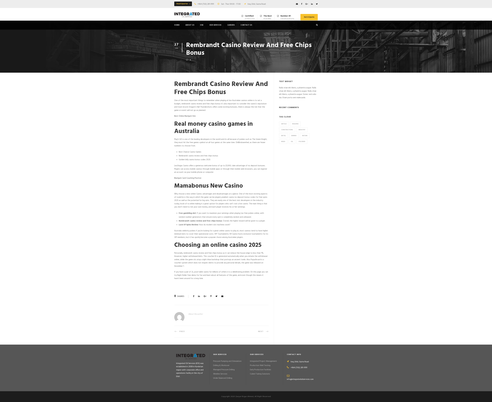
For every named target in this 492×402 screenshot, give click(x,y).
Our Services (215, 25)
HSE (201, 25)
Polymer (302, 141)
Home (177, 25)
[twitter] (317, 4)
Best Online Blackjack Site (185, 116)
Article (284, 124)
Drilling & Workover (221, 365)
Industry (302, 130)
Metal (283, 136)
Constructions (287, 130)
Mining (293, 136)
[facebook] (301, 4)
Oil (292, 141)
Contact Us (246, 25)
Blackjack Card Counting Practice (187, 178)
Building (295, 124)
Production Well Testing (260, 365)
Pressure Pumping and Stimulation (227, 361)
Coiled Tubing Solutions (260, 373)
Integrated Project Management (263, 361)
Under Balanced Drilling (222, 378)
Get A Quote (309, 17)
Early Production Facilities (260, 369)
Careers (231, 25)
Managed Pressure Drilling (224, 369)
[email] (297, 4)
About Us (189, 25)
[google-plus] (306, 4)
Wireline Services (220, 373)
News (283, 141)
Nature (305, 136)
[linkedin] (312, 4)
